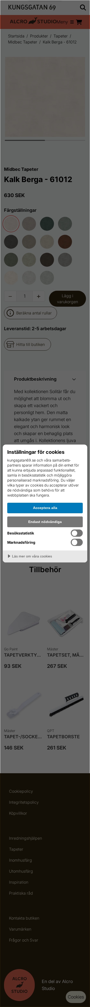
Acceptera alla (45, 508)
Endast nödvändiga (45, 522)
